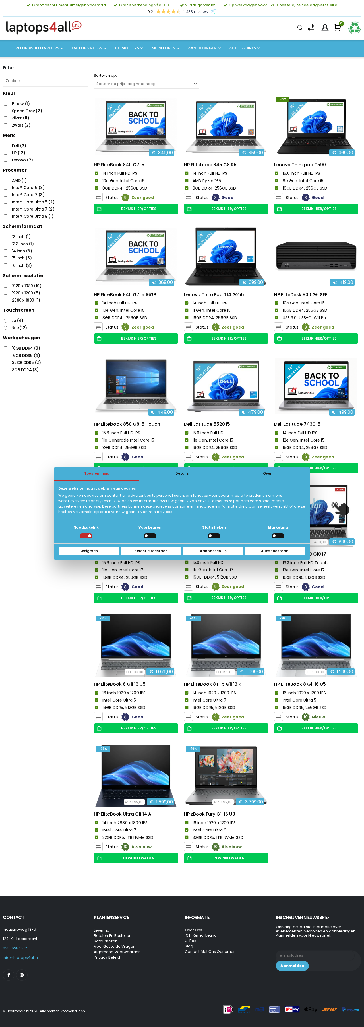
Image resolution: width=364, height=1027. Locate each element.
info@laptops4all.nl (21, 957)
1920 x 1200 (26, 293)
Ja (17, 320)
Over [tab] (267, 473)
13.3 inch (23, 244)
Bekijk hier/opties (138, 208)
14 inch (22, 251)
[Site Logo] (45, 28)
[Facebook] (8, 975)
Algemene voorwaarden (117, 952)
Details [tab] (182, 473)
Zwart (21, 125)
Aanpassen (210, 550)
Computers (127, 48)
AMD (19, 180)
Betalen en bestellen (112, 935)
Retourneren (105, 941)
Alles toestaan (274, 550)
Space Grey (27, 111)
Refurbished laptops (37, 48)
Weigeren (89, 550)
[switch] (150, 535)
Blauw (21, 104)
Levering (102, 930)
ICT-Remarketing (201, 935)
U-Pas (190, 940)
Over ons (193, 930)
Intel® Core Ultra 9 (32, 216)
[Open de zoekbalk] (300, 28)
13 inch (21, 237)
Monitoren (163, 48)
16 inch (22, 265)
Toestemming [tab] (96, 473)
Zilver (20, 118)
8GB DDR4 (25, 370)
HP (18, 153)
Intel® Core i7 (28, 195)
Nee (19, 327)
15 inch (22, 258)
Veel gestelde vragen (114, 946)
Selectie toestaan (151, 550)
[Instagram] (22, 975)
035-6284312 (15, 948)
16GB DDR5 (26, 355)
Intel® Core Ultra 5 (33, 202)
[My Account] (325, 28)
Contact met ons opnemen (210, 951)
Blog (189, 946)
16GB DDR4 (26, 348)
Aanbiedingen (202, 48)
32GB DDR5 (26, 362)
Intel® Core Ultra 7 (33, 209)
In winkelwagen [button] (138, 858)
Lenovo (22, 160)
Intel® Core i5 (28, 187)
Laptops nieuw (87, 48)
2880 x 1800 (26, 300)
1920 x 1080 (27, 286)
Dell (19, 146)
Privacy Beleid (107, 957)
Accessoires (242, 48)
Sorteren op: (105, 75)
